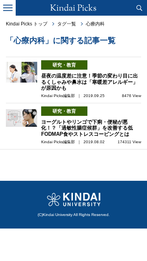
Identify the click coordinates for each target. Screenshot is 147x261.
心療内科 (95, 24)
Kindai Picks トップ (26, 24)
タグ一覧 (66, 24)
